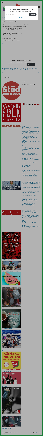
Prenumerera (32, 14)
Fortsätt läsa (21, 17)
